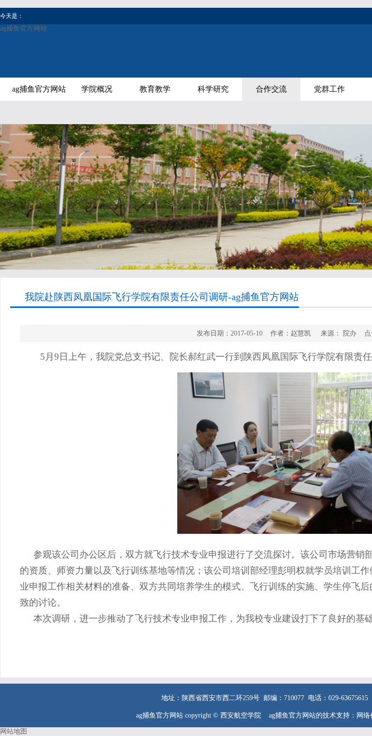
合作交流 (271, 89)
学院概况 (96, 89)
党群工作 (329, 89)
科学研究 (213, 89)
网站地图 (13, 731)
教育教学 (155, 89)
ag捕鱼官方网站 (23, 28)
